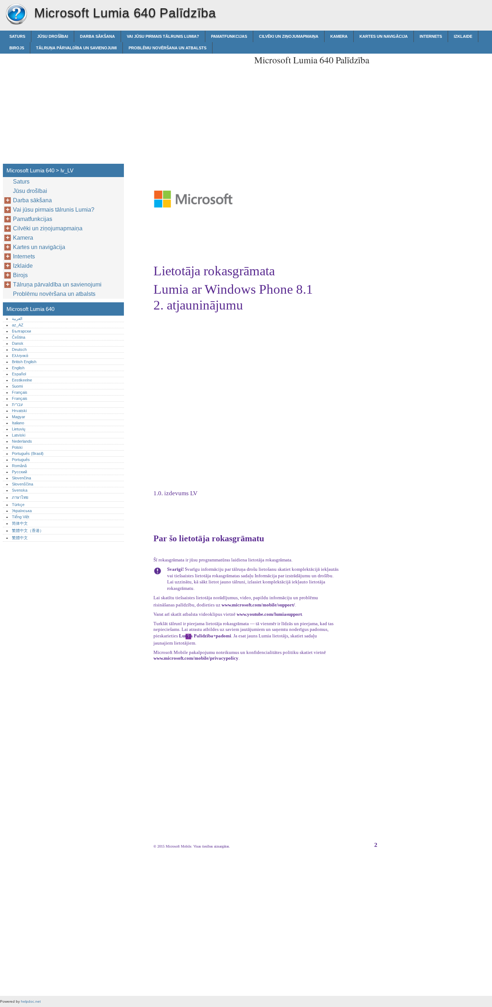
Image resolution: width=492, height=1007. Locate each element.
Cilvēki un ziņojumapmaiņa (288, 36)
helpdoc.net (31, 1001)
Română (19, 466)
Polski (17, 447)
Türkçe (18, 504)
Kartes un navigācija (383, 36)
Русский (19, 472)
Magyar (18, 417)
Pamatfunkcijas (229, 36)
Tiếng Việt (20, 517)
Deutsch (19, 349)
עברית (17, 404)
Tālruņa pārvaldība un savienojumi (76, 48)
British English (24, 362)
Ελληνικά (20, 355)
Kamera (339, 36)
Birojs (16, 48)
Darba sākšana (97, 36)
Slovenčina (21, 478)
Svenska (19, 490)
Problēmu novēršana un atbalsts (167, 48)
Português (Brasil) (28, 453)
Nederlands (22, 441)
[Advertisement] (188, 104)
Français (19, 392)
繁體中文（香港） (28, 530)
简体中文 (20, 523)
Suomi (17, 386)
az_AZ (17, 325)
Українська (22, 511)
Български (21, 331)
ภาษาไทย (20, 497)
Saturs (17, 36)
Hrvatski (19, 410)
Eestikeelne (22, 380)
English (18, 368)
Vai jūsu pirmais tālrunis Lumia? (163, 36)
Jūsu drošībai (52, 36)
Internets (431, 36)
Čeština (18, 337)
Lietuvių (18, 429)
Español (19, 374)
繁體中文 (20, 538)
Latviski (18, 435)
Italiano (18, 423)
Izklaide (463, 36)
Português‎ (21, 459)
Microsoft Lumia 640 (16, 14)
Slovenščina (22, 484)
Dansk (17, 343)
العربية (17, 318)
